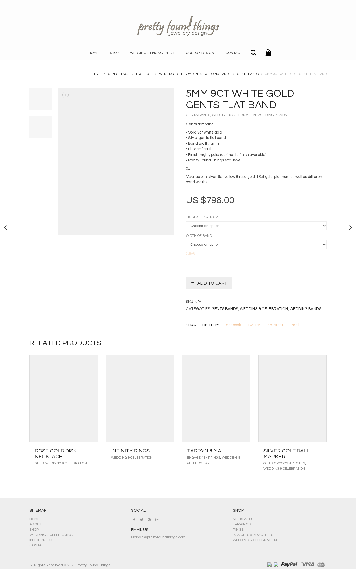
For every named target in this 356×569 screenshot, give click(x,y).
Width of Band (199, 236)
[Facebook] (134, 520)
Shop (114, 53)
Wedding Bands (272, 115)
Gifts (39, 463)
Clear (190, 253)
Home (94, 53)
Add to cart (212, 283)
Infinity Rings (130, 450)
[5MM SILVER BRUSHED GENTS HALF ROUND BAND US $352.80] (350, 227)
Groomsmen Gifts (289, 463)
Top (343, 556)
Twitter (253, 325)
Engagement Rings (203, 457)
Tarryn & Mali (206, 450)
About (35, 524)
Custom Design (200, 53)
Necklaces (243, 519)
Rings (238, 529)
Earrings (242, 524)
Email (294, 325)
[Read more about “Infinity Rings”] (168, 451)
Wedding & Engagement (152, 53)
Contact (233, 53)
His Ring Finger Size (203, 217)
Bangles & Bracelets (253, 535)
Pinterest (275, 325)
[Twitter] (142, 520)
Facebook (232, 325)
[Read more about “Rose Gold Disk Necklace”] (92, 451)
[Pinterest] (149, 520)
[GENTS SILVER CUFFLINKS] (5, 227)
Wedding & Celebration (234, 115)
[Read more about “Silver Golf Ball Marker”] (321, 451)
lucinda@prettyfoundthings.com (158, 537)
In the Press (40, 540)
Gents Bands (198, 115)
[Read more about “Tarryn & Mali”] (245, 451)
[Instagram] (157, 520)
